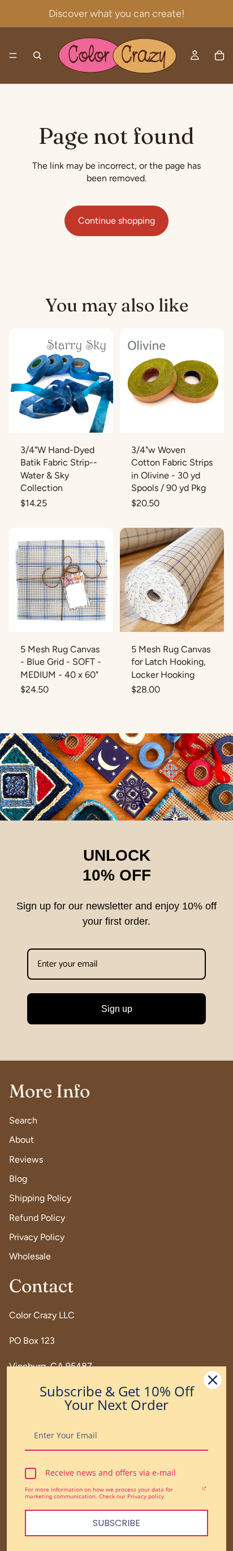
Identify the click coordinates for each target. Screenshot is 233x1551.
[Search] (37, 55)
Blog (18, 1178)
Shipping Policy (40, 1198)
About (21, 1140)
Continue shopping (116, 220)
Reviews (26, 1159)
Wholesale (30, 1256)
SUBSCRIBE (116, 1522)
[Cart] (219, 55)
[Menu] (13, 55)
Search (23, 1120)
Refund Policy (37, 1217)
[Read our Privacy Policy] (204, 1491)
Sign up (116, 1009)
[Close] (212, 1380)
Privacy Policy (36, 1237)
